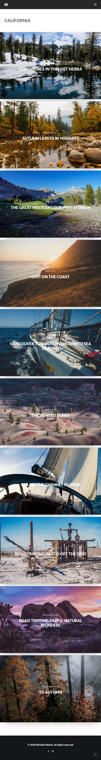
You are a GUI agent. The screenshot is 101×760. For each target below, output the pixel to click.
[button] (95, 4)
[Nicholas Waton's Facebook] (48, 751)
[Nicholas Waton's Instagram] (53, 751)
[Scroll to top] (95, 754)
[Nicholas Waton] (6, 4)
